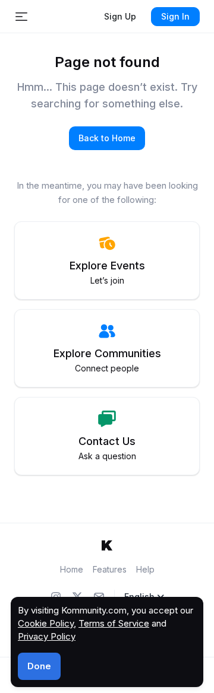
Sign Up (120, 16)
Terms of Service (113, 623)
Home (71, 569)
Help (145, 569)
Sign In (175, 16)
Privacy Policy (46, 636)
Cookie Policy (46, 623)
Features (110, 569)
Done (39, 666)
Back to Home (107, 138)
